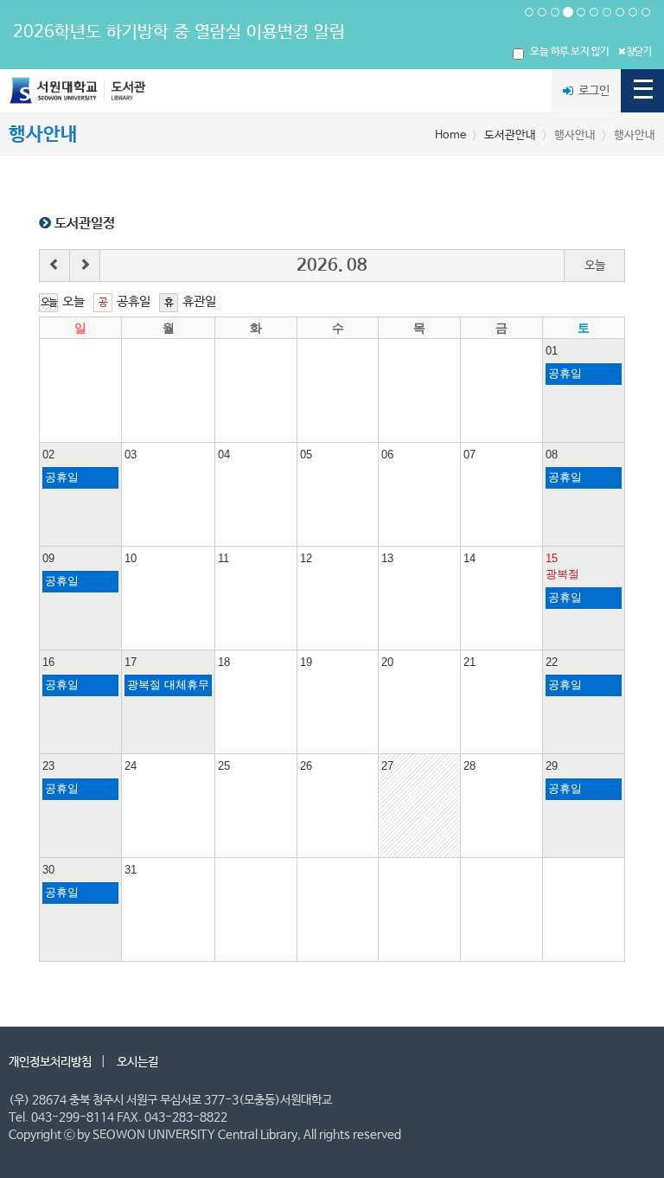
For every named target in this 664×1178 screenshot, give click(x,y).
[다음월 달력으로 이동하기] (85, 265)
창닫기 (638, 52)
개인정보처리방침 (50, 1062)
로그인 (593, 91)
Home (450, 135)
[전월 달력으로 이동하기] (55, 265)
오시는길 (137, 1062)
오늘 (594, 265)
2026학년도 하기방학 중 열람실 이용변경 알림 (179, 32)
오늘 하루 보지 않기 (570, 52)
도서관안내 (510, 135)
